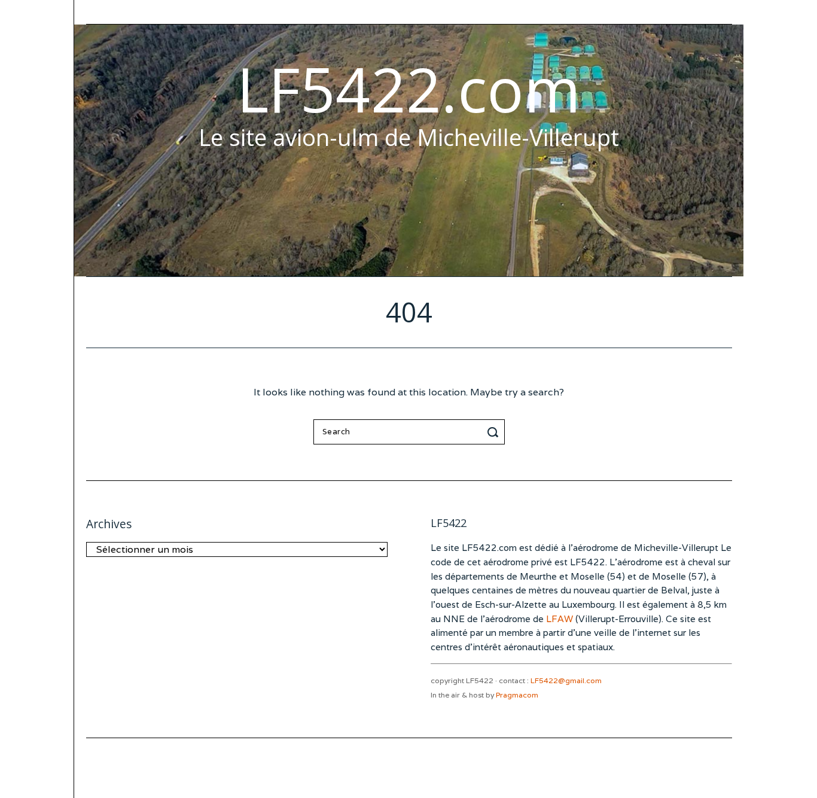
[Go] (494, 432)
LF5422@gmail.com (566, 680)
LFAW (559, 619)
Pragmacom (517, 694)
